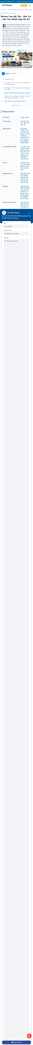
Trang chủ (3, 9)
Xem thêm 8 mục (16, 105)
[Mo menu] (30, 5)
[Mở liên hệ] (29, 1035)
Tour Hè (23, 5)
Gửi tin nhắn (18, 1042)
